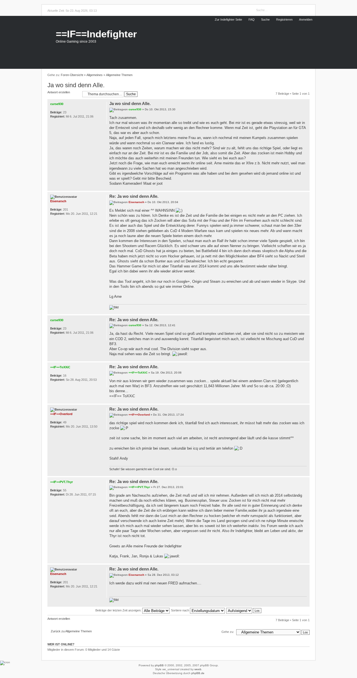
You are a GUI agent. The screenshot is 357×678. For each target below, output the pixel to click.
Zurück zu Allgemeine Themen (71, 631)
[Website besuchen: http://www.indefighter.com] (60, 221)
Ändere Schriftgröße (299, 75)
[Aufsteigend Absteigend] (244, 610)
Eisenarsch (136, 202)
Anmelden (305, 19)
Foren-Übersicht (72, 75)
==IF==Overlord (139, 414)
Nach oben (305, 187)
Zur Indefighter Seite (228, 19)
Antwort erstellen (58, 92)
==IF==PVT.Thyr (139, 487)
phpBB (159, 665)
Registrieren (284, 19)
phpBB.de (197, 673)
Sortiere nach (180, 610)
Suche (265, 19)
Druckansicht (306, 75)
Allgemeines (94, 75)
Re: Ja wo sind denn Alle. (133, 196)
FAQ (252, 19)
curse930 (135, 109)
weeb (197, 669)
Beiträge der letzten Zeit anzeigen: (118, 610)
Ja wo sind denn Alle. (76, 85)
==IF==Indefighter (96, 33)
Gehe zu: (227, 631)
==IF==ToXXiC (138, 372)
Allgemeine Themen (119, 75)
